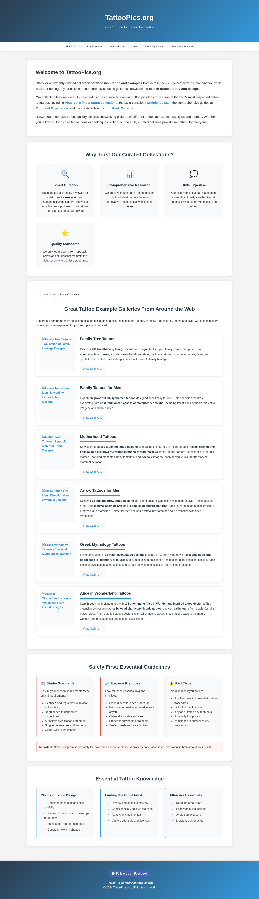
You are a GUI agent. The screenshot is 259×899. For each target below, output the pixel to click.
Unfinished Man (159, 102)
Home (39, 294)
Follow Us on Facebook (131, 873)
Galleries (51, 294)
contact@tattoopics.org (137, 882)
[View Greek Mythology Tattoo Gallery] (57, 558)
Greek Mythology (154, 46)
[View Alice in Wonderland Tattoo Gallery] (57, 607)
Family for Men (95, 46)
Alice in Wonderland (182, 46)
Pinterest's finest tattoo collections (91, 102)
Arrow (134, 46)
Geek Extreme (122, 108)
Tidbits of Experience (52, 108)
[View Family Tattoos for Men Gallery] (57, 402)
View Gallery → (93, 369)
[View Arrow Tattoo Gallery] (57, 504)
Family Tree (72, 46)
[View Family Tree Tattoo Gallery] (57, 353)
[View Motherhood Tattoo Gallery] (57, 451)
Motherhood (117, 46)
